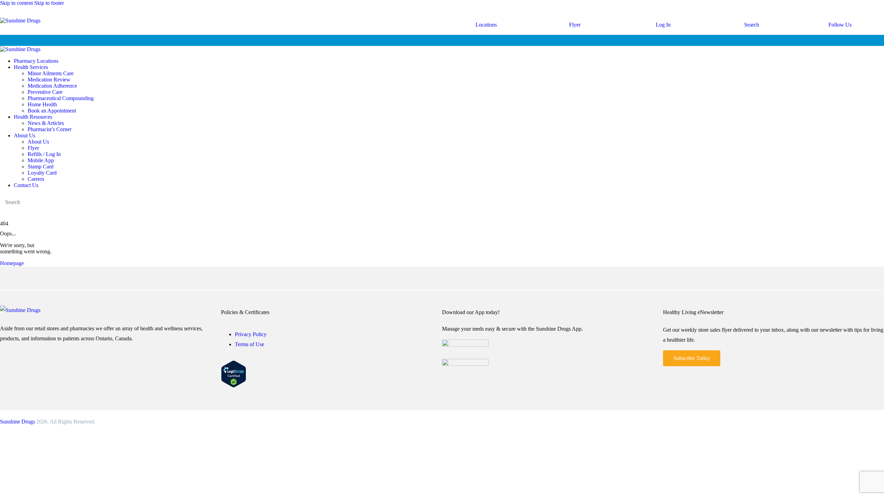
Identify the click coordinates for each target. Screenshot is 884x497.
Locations (486, 25)
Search (751, 25)
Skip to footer (49, 3)
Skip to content (16, 3)
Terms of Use (249, 344)
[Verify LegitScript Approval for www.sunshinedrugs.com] (233, 386)
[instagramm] (11, 213)
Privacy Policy (251, 334)
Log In (663, 25)
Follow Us (840, 25)
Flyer (574, 25)
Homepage (12, 263)
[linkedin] (19, 213)
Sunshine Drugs (17, 422)
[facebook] (4, 213)
